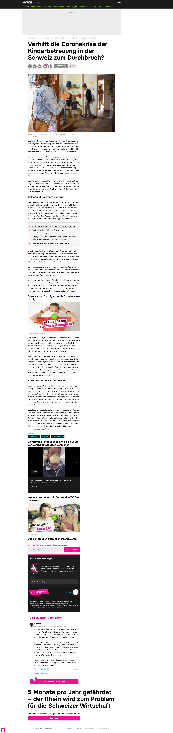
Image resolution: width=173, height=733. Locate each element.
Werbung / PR (50, 728)
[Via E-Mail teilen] (39, 66)
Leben (61, 7)
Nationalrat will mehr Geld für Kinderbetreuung (53, 226)
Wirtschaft (47, 7)
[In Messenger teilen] (35, 66)
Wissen (82, 7)
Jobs (60, 728)
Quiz (95, 7)
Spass (68, 7)
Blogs (89, 7)
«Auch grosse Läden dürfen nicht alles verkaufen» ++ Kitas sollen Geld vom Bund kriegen (53, 238)
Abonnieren (72, 550)
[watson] (27, 2)
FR (116, 2)
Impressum (69, 728)
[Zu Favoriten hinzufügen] (50, 66)
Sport (55, 7)
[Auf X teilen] (34, 489)
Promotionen (110, 7)
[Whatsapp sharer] (36, 490)
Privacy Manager (103, 728)
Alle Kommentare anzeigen (54, 682)
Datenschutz (89, 728)
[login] (3, 730)
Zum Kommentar (40, 674)
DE (111, 2)
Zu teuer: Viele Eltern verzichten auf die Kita (51, 243)
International (36, 7)
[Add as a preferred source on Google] (61, 66)
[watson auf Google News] (73, 66)
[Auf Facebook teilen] (30, 66)
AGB (79, 728)
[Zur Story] (71, 705)
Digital (74, 7)
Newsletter (37, 728)
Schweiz (26, 7)
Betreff (32, 577)
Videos (101, 7)
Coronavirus (58, 437)
